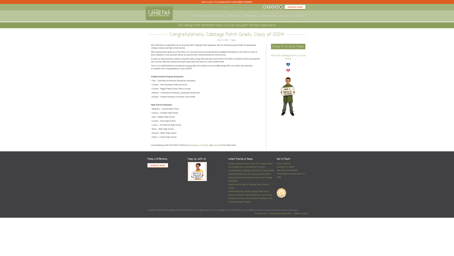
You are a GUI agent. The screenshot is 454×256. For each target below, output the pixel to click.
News (233, 40)
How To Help (233, 16)
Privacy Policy (261, 214)
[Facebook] (268, 7)
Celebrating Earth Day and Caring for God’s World (249, 174)
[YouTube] (280, 7)
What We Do (217, 16)
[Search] (264, 7)
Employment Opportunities (281, 214)
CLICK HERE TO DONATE (242, 2)
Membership (250, 16)
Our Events (286, 16)
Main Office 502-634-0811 (287, 170)
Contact (299, 16)
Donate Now (295, 7)
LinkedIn (216, 145)
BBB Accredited (301, 214)
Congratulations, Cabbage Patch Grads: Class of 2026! (251, 170)
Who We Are (200, 16)
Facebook (204, 145)
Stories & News (268, 16)
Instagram (195, 145)
